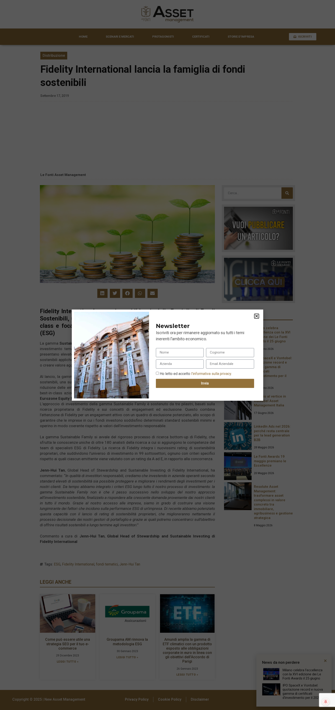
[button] (257, 316)
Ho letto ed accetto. (196, 373)
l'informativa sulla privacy (210, 373)
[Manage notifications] (325, 701)
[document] (167, 355)
